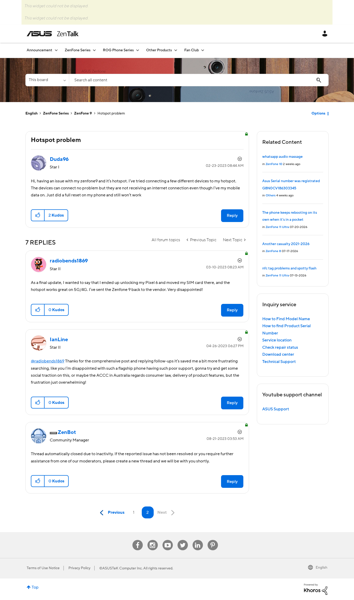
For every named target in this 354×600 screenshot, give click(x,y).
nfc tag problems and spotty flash (289, 268)
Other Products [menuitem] (159, 50)
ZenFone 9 (83, 113)
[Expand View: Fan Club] (202, 50)
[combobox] (199, 80)
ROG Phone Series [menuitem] (118, 50)
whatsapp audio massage (282, 156)
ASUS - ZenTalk (53, 34)
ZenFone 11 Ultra (277, 227)
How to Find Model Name (286, 319)
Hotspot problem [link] (111, 113)
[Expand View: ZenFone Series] (94, 50)
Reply (232, 215)
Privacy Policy (79, 568)
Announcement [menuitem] (39, 50)
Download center (278, 354)
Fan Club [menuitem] (191, 50)
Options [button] (318, 113)
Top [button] (35, 587)
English (31, 113)
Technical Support (279, 361)
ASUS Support (275, 409)
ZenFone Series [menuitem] (77, 50)
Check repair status (280, 347)
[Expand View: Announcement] (56, 50)
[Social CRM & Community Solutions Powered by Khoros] (315, 588)
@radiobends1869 (47, 361)
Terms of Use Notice (43, 568)
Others (270, 195)
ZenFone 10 (274, 164)
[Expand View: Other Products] (175, 50)
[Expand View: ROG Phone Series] (137, 50)
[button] (38, 215)
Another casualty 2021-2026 (285, 244)
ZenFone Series (56, 113)
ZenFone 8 (273, 251)
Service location (277, 340)
